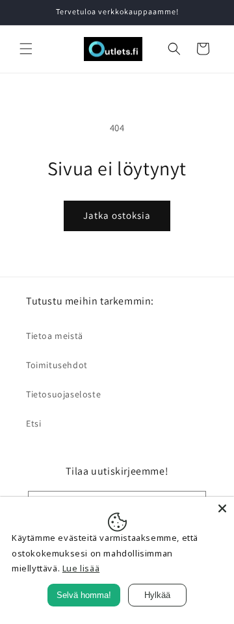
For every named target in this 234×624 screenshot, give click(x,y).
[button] (26, 48)
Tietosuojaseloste (63, 394)
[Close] (222, 508)
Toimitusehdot (57, 365)
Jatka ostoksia (117, 215)
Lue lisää (80, 568)
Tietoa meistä (54, 336)
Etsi (33, 423)
